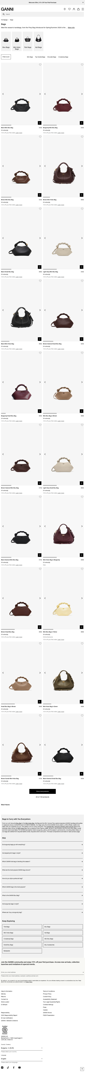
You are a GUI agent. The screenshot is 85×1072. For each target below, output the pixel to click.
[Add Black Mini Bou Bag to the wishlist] (40, 64)
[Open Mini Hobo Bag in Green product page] (63, 673)
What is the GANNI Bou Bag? (11, 894)
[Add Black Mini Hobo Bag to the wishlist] (40, 281)
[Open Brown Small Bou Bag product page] (21, 598)
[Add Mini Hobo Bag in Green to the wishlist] (82, 643)
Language (3, 1055)
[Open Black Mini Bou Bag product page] (21, 94)
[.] (42, 2)
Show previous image (3, 94)
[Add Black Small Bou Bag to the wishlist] (40, 209)
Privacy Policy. (29, 982)
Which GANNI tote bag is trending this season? (16, 860)
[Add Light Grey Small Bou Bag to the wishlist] (82, 425)
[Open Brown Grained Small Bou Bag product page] (63, 310)
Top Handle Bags (40, 57)
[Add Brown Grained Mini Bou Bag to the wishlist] (40, 425)
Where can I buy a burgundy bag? (12, 911)
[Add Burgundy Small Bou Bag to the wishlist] (40, 353)
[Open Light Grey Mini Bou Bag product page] (63, 238)
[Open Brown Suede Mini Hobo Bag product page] (21, 745)
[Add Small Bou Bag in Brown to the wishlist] (40, 643)
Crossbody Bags (63, 57)
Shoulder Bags (51, 57)
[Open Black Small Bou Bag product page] (21, 238)
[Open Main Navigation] (82, 9)
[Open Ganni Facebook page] (13, 1067)
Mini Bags (30, 57)
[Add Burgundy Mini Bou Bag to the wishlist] (82, 64)
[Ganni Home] (7, 9)
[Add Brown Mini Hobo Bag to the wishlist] (82, 137)
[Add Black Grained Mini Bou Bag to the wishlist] (40, 497)
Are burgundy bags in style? (11, 903)
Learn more (18, 133)
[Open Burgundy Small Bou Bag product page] (21, 382)
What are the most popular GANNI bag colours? (16, 869)
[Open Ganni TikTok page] (8, 1067)
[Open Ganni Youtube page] (19, 1067)
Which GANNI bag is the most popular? (14, 886)
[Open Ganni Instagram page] (2, 1067)
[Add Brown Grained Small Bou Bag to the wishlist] (82, 281)
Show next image (40, 94)
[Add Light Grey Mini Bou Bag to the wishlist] (82, 209)
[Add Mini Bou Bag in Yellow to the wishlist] (82, 569)
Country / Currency (6, 1044)
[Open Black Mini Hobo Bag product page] (21, 310)
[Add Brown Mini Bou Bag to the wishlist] (40, 137)
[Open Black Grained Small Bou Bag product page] (63, 745)
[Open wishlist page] (69, 9)
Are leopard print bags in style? (11, 852)
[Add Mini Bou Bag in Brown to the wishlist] (82, 353)
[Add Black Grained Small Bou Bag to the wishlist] (82, 715)
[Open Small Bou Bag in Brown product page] (21, 673)
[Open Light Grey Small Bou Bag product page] (63, 454)
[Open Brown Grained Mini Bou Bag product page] (21, 454)
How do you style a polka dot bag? (12, 877)
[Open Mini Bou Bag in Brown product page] (63, 382)
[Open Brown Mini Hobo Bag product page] (63, 166)
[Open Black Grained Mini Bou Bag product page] (21, 526)
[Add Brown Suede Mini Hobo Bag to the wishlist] (40, 715)
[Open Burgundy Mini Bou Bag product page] (63, 94)
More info (71, 28)
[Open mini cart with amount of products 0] (78, 9)
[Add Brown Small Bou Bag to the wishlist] (40, 569)
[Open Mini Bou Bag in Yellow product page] (63, 598)
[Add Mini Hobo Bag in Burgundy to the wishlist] (82, 497)
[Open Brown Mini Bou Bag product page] (21, 166)
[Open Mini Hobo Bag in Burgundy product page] (63, 526)
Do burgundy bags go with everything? (13, 843)
